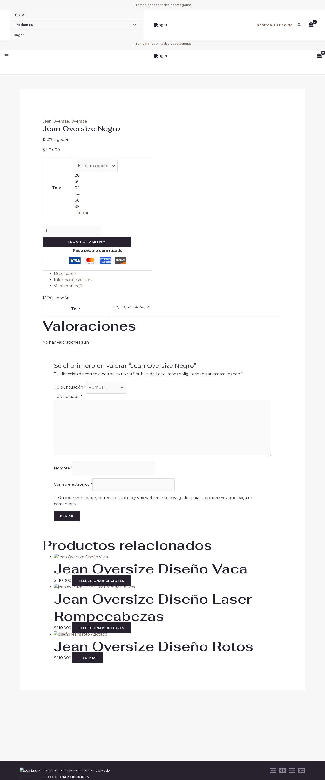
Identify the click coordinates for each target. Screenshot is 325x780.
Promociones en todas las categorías (162, 5)
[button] (299, 25)
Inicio (19, 14)
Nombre (63, 468)
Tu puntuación (70, 387)
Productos (23, 25)
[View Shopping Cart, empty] (310, 24)
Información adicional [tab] (74, 279)
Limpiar (82, 213)
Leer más (88, 658)
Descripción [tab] (65, 273)
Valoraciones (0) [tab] (69, 286)
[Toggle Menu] (133, 25)
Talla (57, 188)
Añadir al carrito (87, 242)
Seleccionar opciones (101, 581)
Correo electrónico (73, 484)
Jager (19, 35)
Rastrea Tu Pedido (275, 25)
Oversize (79, 121)
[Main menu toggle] (6, 55)
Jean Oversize (56, 121)
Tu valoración (68, 396)
